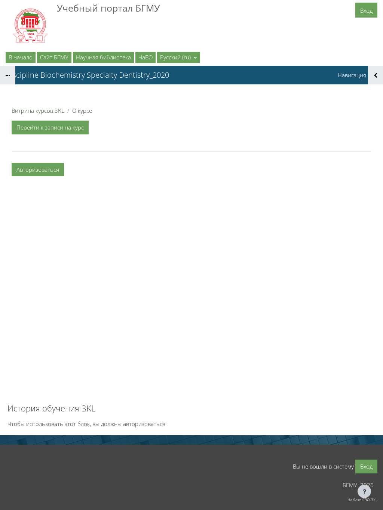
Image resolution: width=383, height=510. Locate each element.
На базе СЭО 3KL (362, 499)
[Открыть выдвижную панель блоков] (375, 75)
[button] (178, 57)
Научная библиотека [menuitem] (103, 57)
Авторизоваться (37, 169)
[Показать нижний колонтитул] (364, 491)
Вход (366, 10)
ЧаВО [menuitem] (145, 57)
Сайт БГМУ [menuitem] (54, 57)
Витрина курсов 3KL (38, 110)
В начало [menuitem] (21, 57)
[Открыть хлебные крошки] (7, 75)
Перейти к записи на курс (50, 127)
